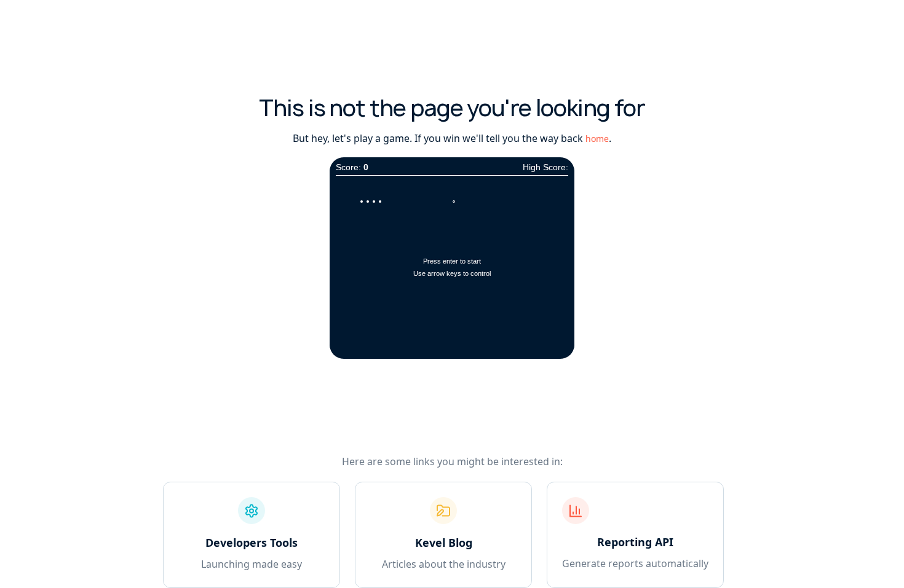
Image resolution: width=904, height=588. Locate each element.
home (597, 138)
